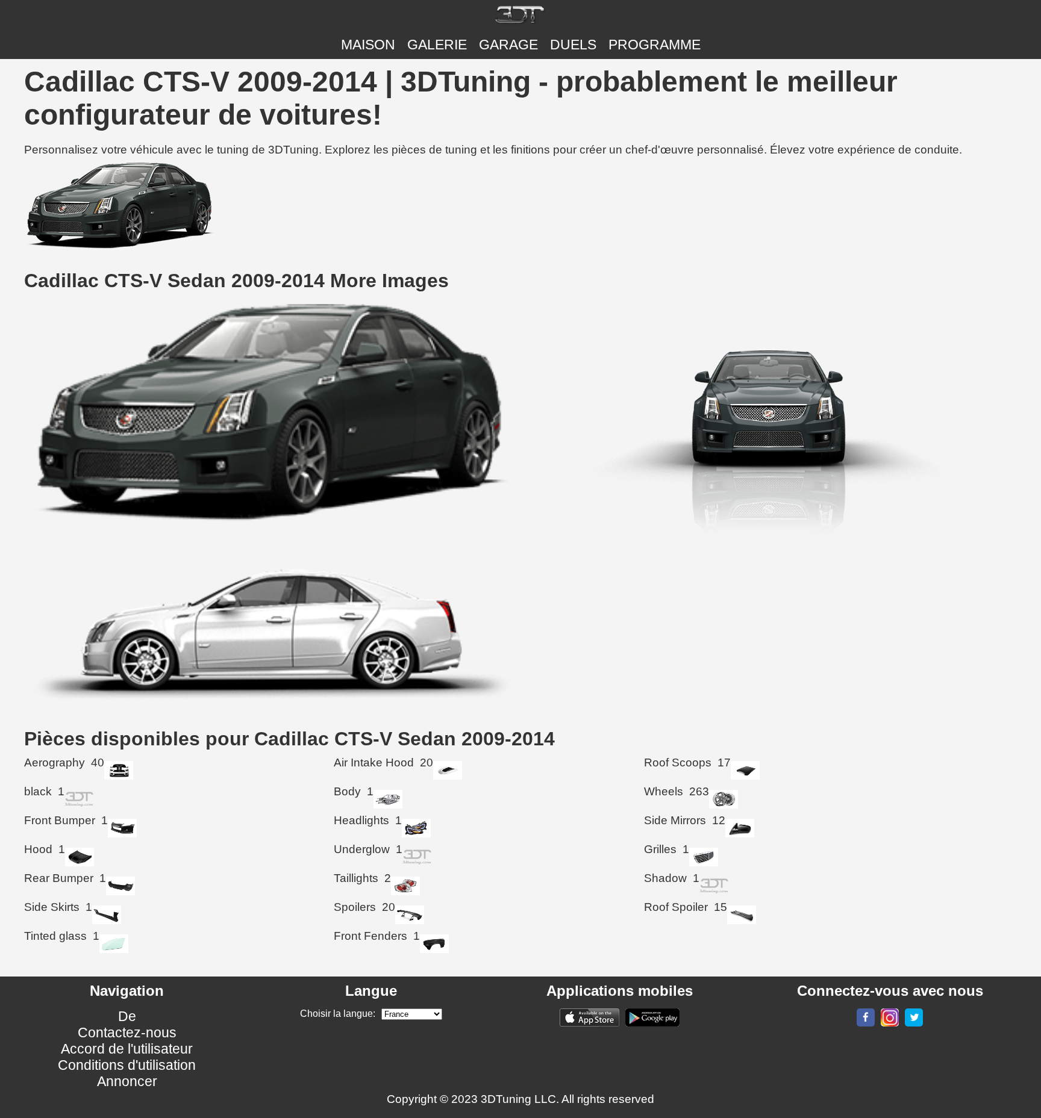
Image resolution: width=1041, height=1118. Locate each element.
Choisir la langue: (337, 1013)
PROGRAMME (654, 44)
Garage (508, 44)
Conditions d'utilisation (127, 1065)
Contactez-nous (127, 1032)
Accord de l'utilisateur (127, 1049)
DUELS (573, 44)
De (127, 1016)
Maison (368, 44)
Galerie (437, 44)
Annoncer (127, 1081)
